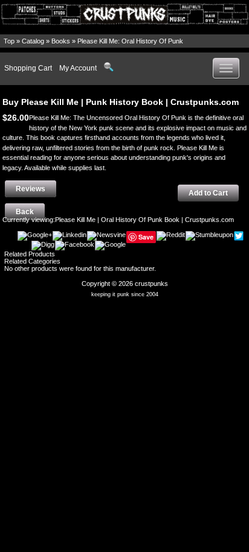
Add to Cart (208, 193)
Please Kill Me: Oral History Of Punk (130, 41)
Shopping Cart (28, 68)
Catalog (33, 41)
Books (60, 41)
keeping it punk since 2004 (124, 294)
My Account (78, 68)
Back (25, 212)
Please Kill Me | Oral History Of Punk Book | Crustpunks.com (144, 219)
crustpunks (151, 283)
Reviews (30, 189)
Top (9, 41)
